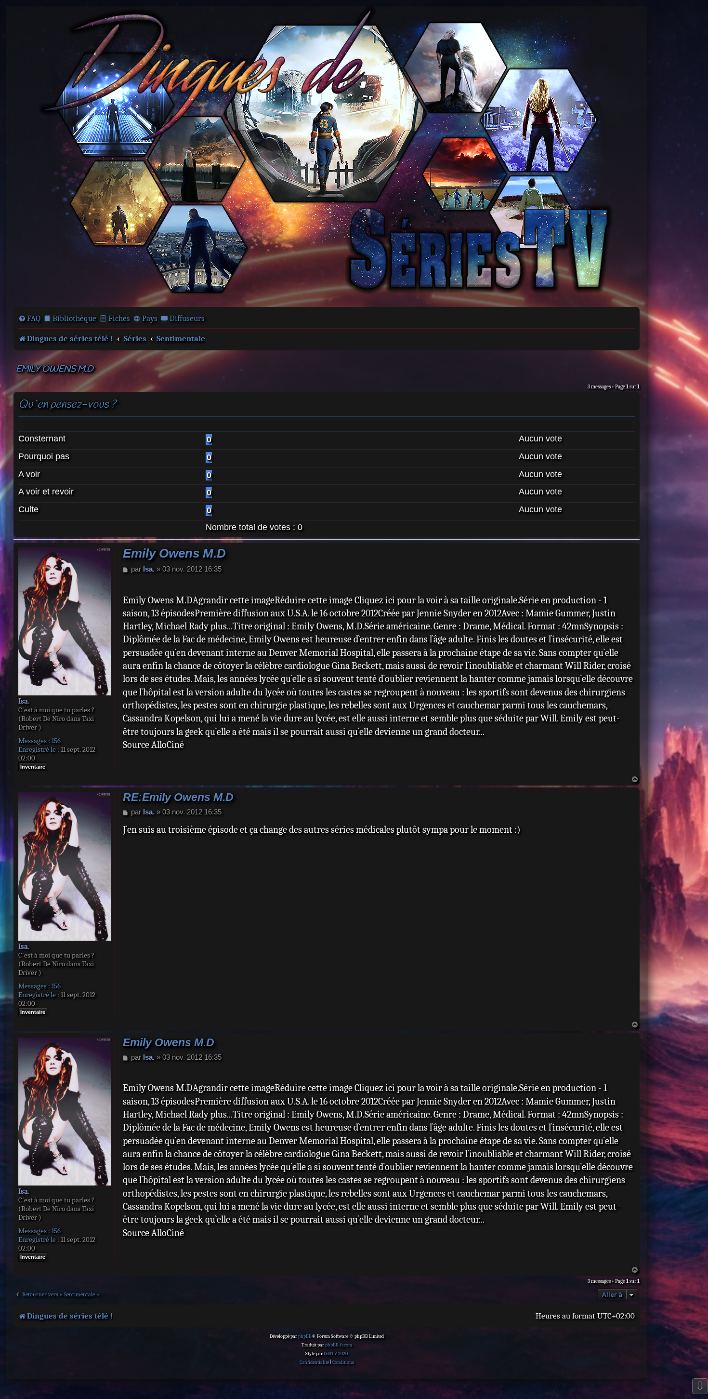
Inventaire (32, 767)
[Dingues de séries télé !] (327, 155)
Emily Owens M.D (54, 369)
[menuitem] (29, 318)
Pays (149, 318)
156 (56, 740)
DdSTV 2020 (336, 1354)
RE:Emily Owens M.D (178, 797)
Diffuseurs (187, 318)
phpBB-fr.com (338, 1345)
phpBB (305, 1336)
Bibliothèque (74, 318)
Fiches (119, 318)
